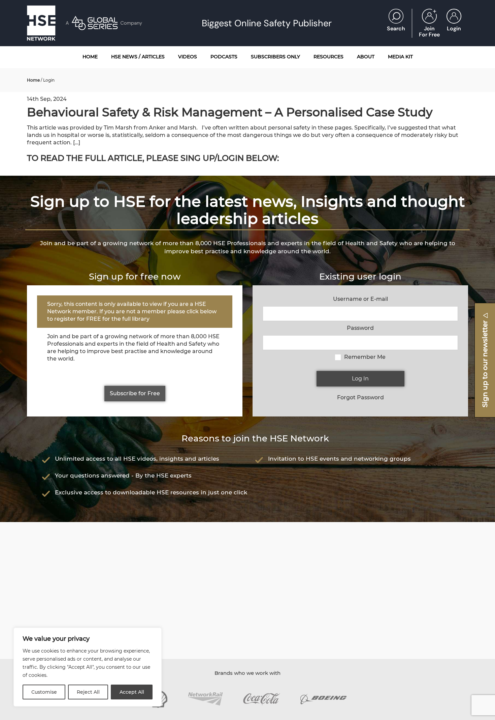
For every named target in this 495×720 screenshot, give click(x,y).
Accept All (132, 692)
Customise (44, 692)
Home (33, 80)
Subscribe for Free (135, 393)
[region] (87, 667)
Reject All (88, 692)
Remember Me (365, 357)
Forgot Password (360, 397)
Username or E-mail (360, 299)
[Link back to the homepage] (41, 23)
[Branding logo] (205, 699)
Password (360, 328)
